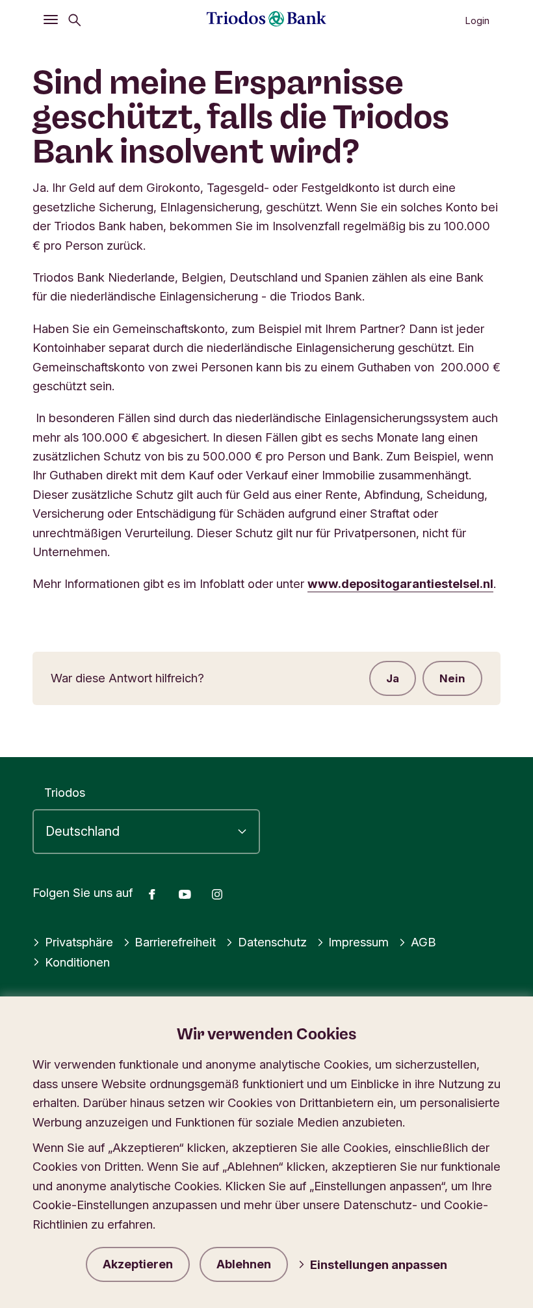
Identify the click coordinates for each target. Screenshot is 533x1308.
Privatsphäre (79, 942)
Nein (452, 678)
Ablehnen (243, 1264)
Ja (392, 678)
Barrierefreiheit (175, 942)
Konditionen (77, 962)
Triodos (64, 792)
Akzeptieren (138, 1264)
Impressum (358, 942)
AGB (423, 942)
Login (477, 21)
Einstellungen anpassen (378, 1264)
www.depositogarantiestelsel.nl (400, 583)
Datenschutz (272, 942)
